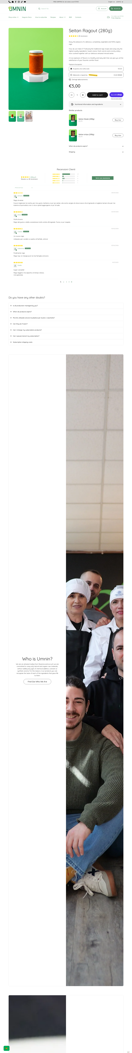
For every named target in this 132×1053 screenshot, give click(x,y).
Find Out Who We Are (37, 681)
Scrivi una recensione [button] (103, 178)
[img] (18, 193)
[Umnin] (17, 8)
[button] (73, 36)
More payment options (116, 98)
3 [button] (66, 282)
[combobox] (128, 1052)
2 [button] (63, 282)
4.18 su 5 (33, 177)
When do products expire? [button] (78, 146)
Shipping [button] (72, 152)
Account (103, 8)
